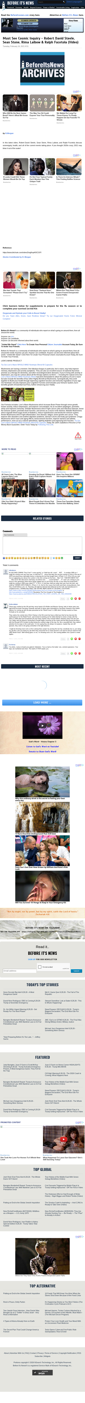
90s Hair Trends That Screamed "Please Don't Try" (15, 291)
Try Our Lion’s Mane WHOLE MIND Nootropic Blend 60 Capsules (26, 365)
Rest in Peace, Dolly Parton (14, 1302)
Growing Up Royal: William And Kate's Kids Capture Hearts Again (42, 476)
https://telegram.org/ (31, 932)
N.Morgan (9, 133)
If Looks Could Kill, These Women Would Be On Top (14, 178)
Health (26, 7)
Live (82, 7)
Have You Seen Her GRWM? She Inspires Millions (68, 475)
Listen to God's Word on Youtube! (42, 746)
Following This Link (45, 425)
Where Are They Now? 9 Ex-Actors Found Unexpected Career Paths (68, 292)
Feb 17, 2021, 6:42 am (16, 639)
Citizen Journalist (54, 344)
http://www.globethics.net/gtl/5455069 (21, 592)
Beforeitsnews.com (20, 15)
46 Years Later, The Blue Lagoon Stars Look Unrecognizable (12, 476)
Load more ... (42, 702)
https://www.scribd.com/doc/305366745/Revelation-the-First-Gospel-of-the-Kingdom (35, 590)
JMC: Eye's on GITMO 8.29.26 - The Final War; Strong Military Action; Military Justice (63, 1021)
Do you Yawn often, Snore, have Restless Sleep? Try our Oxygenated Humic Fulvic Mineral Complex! (42, 316)
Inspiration (75, 7)
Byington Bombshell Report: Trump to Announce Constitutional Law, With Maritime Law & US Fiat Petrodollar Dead (22, 1022)
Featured (10, 7)
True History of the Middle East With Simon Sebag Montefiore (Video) (61, 1083)
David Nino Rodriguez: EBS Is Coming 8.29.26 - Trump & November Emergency (22, 1002)
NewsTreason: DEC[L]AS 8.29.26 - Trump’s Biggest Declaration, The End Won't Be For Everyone (62, 1011)
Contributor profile (22, 30)
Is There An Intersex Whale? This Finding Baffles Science (68, 178)
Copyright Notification (67, 1353)
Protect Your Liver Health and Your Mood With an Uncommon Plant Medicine (63, 1322)
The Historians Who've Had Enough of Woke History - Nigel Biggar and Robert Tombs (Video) (64, 1195)
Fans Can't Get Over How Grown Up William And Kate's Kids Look (41, 868)
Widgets (47, 1356)
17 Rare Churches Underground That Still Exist (35, 834)
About (6, 1353)
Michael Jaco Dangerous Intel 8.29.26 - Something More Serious (60, 1029)
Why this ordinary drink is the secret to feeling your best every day (40, 799)
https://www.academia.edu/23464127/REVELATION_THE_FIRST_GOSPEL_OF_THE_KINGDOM (40, 594)
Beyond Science (36, 7)
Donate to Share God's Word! (42, 751)
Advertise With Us (17, 1353)
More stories (33, 30)
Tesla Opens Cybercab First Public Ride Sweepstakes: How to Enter (60, 1331)
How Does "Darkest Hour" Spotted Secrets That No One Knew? (42, 292)
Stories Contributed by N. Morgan (17, 257)
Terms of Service (51, 1353)
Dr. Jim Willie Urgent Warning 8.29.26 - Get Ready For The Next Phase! (20, 1010)
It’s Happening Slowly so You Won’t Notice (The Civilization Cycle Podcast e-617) (64, 1303)
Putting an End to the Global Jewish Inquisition (21, 1203)
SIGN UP (31, 959)
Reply (62, 598)
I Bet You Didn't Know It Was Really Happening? (13, 502)
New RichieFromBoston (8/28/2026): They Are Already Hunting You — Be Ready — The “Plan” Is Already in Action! (64, 1213)
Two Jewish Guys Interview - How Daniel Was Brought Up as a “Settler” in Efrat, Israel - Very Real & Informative (21, 1313)
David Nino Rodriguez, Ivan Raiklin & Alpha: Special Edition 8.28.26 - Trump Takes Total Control (20, 1224)
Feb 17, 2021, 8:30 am (16, 653)
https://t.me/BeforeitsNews (69, 932)
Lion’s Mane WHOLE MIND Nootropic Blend (18, 377)
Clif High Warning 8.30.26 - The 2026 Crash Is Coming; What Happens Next (63, 1074)
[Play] (42, 725)
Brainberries (7, 182)
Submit (76, 971)
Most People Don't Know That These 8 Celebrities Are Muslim (42, 502)
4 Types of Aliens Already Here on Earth (19, 1321)
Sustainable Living (63, 7)
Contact (33, 1353)
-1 (68, 598)
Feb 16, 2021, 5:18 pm (16, 598)
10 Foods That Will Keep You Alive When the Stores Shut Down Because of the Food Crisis (63, 1294)
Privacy (40, 1353)
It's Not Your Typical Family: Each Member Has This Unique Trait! (41, 179)
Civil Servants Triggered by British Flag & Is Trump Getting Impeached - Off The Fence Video (64, 1111)
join (12, 336)
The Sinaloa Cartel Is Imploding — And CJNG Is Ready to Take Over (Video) (64, 1204)
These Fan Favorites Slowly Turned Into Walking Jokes (68, 502)
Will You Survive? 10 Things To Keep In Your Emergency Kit (40, 902)
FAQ (27, 1353)
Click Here (21, 344)
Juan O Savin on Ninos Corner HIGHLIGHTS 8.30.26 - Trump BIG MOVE (62, 1066)
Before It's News (20, 3)
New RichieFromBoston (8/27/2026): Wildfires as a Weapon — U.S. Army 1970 (21, 1212)
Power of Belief (49, 7)
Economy (19, 7)
